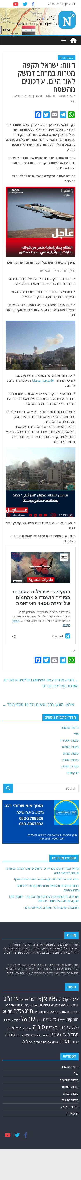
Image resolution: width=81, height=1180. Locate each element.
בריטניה (73, 1005)
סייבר (19, 1028)
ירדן (39, 1019)
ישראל (29, 1018)
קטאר (75, 1042)
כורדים (17, 1020)
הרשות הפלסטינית (57, 1011)
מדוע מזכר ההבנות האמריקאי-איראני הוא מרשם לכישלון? (46, 879)
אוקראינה (64, 999)
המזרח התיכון (23, 1005)
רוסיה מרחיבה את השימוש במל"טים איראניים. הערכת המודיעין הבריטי (41, 682)
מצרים (52, 1027)
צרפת (28, 1035)
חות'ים (38, 1011)
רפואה (55, 1042)
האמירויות (44, 1005)
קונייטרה (20, 1035)
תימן (25, 1041)
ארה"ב (11, 998)
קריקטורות (73, 773)
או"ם (75, 999)
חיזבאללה (27, 96)
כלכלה (74, 1027)
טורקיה (72, 1019)
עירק (54, 1034)
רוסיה (66, 1040)
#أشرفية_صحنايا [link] (43, 380)
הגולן (34, 1005)
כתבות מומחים (70, 747)
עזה (63, 1034)
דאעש (54, 1005)
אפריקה (24, 999)
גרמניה (62, 1005)
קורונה (10, 1034)
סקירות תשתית (70, 766)
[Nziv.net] (73, 40)
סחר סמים (27, 1028)
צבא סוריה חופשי (41, 1035)
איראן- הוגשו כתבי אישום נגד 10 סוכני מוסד (38, 704)
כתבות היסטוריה (69, 740)
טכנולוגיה (51, 1019)
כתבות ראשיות (70, 760)
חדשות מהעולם (70, 728)
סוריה (72, 101)
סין (13, 1027)
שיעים (47, 1041)
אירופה (35, 999)
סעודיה (73, 1034)
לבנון (63, 1027)
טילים (62, 1020)
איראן (36, 96)
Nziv (48, 96)
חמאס (17, 96)
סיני (8, 1028)
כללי (76, 734)
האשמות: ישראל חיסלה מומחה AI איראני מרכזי (52, 907)
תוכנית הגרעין (35, 1041)
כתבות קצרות (66, 57)
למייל (10, 973)
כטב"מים (8, 1020)
